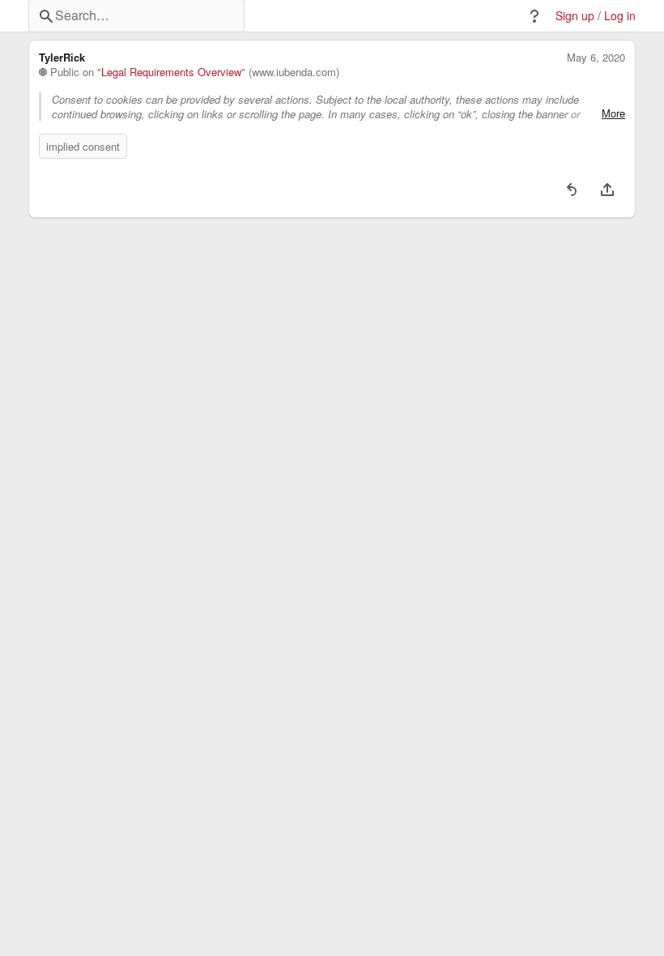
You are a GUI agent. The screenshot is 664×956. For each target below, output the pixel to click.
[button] (534, 16)
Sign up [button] (574, 15)
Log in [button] (620, 15)
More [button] (613, 113)
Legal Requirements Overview (171, 72)
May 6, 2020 (596, 57)
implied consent (83, 146)
